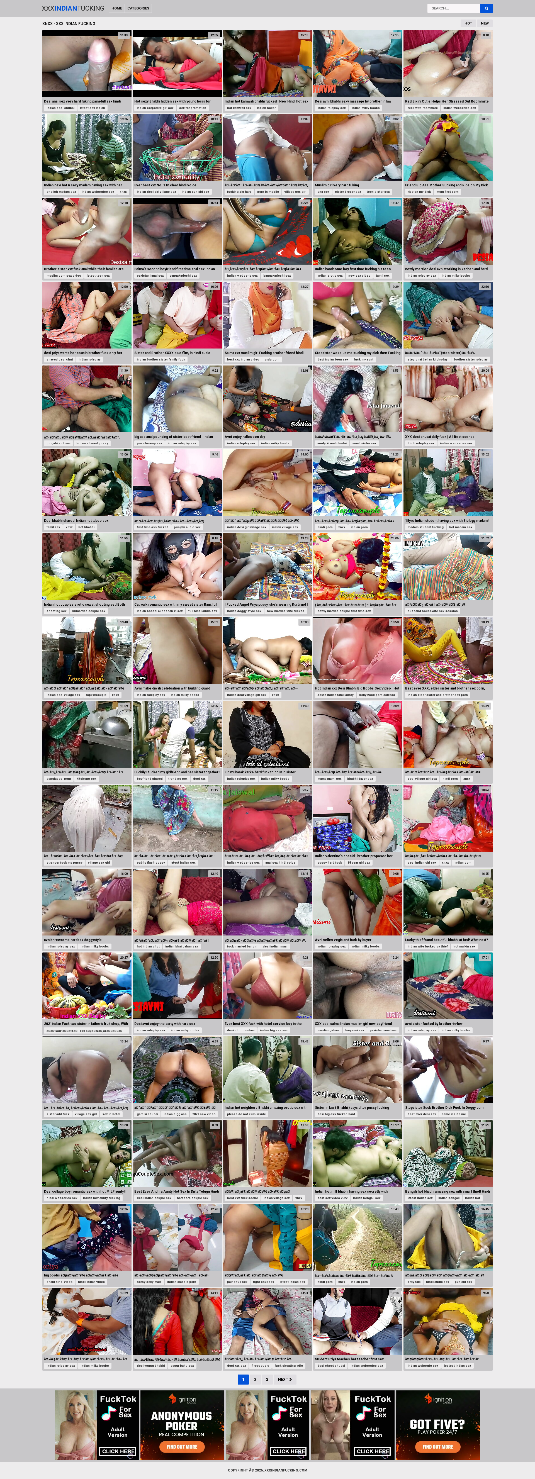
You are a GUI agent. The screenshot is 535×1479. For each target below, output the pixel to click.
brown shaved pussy (92, 443)
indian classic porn (181, 1282)
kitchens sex (86, 779)
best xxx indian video (243, 359)
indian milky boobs (365, 108)
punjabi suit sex (59, 443)
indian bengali (448, 1198)
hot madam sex (460, 527)
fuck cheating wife (289, 1366)
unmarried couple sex (88, 611)
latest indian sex (183, 862)
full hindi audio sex (202, 611)
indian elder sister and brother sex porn (438, 695)
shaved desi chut (60, 359)
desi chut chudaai (240, 1030)
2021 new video (203, 1114)
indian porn (359, 527)
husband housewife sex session (433, 611)
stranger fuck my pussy (64, 862)
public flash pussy (151, 862)
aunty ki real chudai (332, 443)
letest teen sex (98, 275)
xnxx (123, 192)
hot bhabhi (86, 527)
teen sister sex (378, 192)
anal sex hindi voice (280, 862)
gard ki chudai (147, 1114)
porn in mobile (268, 192)
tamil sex (383, 275)
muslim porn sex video (64, 275)
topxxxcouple (96, 695)
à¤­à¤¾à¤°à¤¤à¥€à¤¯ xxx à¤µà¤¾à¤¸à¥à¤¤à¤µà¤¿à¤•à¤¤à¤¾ (84, 1033)
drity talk (414, 1282)
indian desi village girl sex (246, 695)
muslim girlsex (328, 1030)
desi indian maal (275, 946)
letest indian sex (292, 1282)
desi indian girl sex (422, 862)
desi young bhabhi (151, 1366)
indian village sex (285, 527)
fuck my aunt (363, 359)
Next (283, 1379)
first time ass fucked (152, 527)
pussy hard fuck (329, 862)
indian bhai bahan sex (181, 946)
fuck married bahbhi (242, 946)
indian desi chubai (60, 108)
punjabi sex (463, 1282)
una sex (323, 192)
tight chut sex (263, 1282)
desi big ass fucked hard (336, 1114)
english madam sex (61, 192)
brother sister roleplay (471, 359)
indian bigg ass (175, 1114)
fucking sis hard (239, 192)
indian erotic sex (330, 275)
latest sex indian (92, 108)
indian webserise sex (98, 192)
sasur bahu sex (182, 1366)
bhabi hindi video (59, 1282)
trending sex (178, 779)
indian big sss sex (274, 1030)
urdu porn (272, 359)
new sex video (359, 275)
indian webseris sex (242, 275)
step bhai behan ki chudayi (428, 359)
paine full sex (237, 1282)
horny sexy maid (149, 1282)
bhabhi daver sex (360, 779)
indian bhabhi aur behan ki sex (160, 611)
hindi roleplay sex (421, 443)
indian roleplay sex (331, 108)
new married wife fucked (285, 611)
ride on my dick (419, 192)
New (485, 23)
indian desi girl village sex (156, 192)
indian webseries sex (459, 108)
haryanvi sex (354, 1030)
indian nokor (266, 108)
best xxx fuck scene (242, 1198)
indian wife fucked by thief (428, 946)
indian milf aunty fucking (101, 1198)
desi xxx (199, 779)
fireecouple (260, 1366)
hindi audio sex (437, 1282)
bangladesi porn (59, 779)
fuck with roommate (423, 108)
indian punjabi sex (195, 192)
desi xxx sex (236, 1366)
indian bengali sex (367, 1198)
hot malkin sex (464, 946)
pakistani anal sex (150, 275)
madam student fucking (426, 527)
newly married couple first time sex (344, 611)
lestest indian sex (457, 1366)
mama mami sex (329, 779)
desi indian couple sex (154, 1198)
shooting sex (57, 611)
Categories (138, 8)
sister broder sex (348, 192)
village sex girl (295, 192)
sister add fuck (58, 1114)
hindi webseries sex (62, 1198)
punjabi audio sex (187, 527)
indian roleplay (90, 359)
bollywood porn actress (377, 695)
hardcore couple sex (192, 1198)
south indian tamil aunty (335, 695)
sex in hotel (111, 1114)
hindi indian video (91, 1282)
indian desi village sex (63, 695)
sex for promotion (192, 108)
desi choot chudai (331, 1366)
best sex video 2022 (332, 1198)
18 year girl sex (358, 862)
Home (116, 8)
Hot (468, 23)
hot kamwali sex (239, 108)
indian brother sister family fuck (161, 359)
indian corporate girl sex (155, 108)
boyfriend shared (150, 779)
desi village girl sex (422, 779)
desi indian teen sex (332, 359)
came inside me (454, 1114)
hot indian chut (148, 946)
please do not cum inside (246, 1114)
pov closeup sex (149, 443)
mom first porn (447, 192)
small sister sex (364, 443)
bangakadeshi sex (183, 275)
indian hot (472, 1198)
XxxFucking (73, 8)
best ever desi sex (422, 1114)
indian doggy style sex (244, 611)
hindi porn (325, 527)
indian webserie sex (423, 1366)
